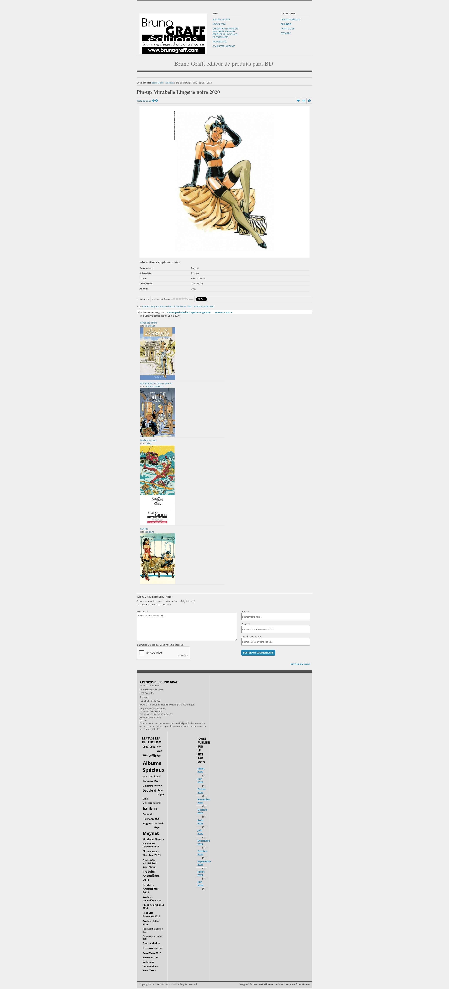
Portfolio (150, 325)
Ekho (145, 798)
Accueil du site (221, 19)
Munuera (159, 839)
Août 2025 (200, 821)
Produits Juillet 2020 (203, 306)
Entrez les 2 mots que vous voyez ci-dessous (160, 644)
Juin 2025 (200, 832)
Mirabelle (148, 839)
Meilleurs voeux (148, 440)
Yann (145, 970)
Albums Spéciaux (291, 19)
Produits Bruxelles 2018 (153, 906)
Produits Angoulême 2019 (150, 888)
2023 (159, 750)
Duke (160, 789)
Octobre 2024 (202, 852)
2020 (189, 306)
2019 (145, 746)
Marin (161, 823)
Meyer (157, 827)
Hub (157, 818)
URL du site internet (252, 636)
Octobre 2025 (202, 811)
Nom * (245, 611)
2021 (159, 746)
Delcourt (148, 785)
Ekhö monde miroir (152, 802)
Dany (157, 780)
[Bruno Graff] (173, 33)
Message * (142, 611)
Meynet (155, 306)
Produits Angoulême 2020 (152, 899)
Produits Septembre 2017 (152, 937)
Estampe (286, 33)
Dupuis (161, 794)
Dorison (158, 785)
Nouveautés (220, 41)
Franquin (148, 814)
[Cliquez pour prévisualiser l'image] (224, 182)
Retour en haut (300, 664)
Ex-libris (286, 24)
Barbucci (148, 780)
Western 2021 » (223, 312)
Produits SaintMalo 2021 (153, 930)
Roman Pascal (167, 306)
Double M (181, 306)
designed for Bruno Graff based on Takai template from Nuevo (274, 984)
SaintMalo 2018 (152, 953)
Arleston (148, 776)
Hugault (147, 823)
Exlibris (146, 306)
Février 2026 (201, 790)
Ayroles (157, 776)
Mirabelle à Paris (148, 322)
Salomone (148, 957)
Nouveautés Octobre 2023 (152, 853)
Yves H (152, 970)
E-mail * (246, 624)
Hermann (148, 818)
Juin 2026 (200, 780)
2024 (148, 443)
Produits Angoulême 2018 (151, 876)
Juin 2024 (200, 883)
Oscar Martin (149, 866)
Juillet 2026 (201, 770)
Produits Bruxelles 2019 (151, 914)
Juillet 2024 (201, 873)
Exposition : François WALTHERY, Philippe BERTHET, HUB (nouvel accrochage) (225, 32)
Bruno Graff (157, 82)
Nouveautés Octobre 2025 (150, 861)
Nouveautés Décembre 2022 (151, 845)
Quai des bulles (151, 943)
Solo (157, 957)
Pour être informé (224, 46)
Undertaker (148, 962)
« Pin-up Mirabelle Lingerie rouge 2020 (189, 312)
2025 (145, 754)
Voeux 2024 (219, 24)
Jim (155, 823)
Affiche (155, 756)
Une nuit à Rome (151, 966)
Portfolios (287, 28)
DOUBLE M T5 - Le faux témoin (156, 383)
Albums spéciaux (155, 386)
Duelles (144, 528)
